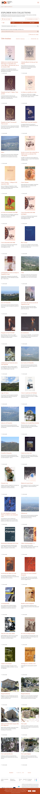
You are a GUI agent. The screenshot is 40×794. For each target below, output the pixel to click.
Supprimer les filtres (33, 19)
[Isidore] (19, 787)
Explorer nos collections (8, 6)
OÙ (22, 22)
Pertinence (22, 38)
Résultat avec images (34, 34)
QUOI (13, 22)
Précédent (11, 772)
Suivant (29, 772)
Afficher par (33, 38)
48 (37, 38)
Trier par (18, 38)
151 (23, 772)
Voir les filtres (7, 19)
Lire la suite (4, 73)
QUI (3, 22)
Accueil (2, 6)
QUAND (32, 22)
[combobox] (19, 26)
